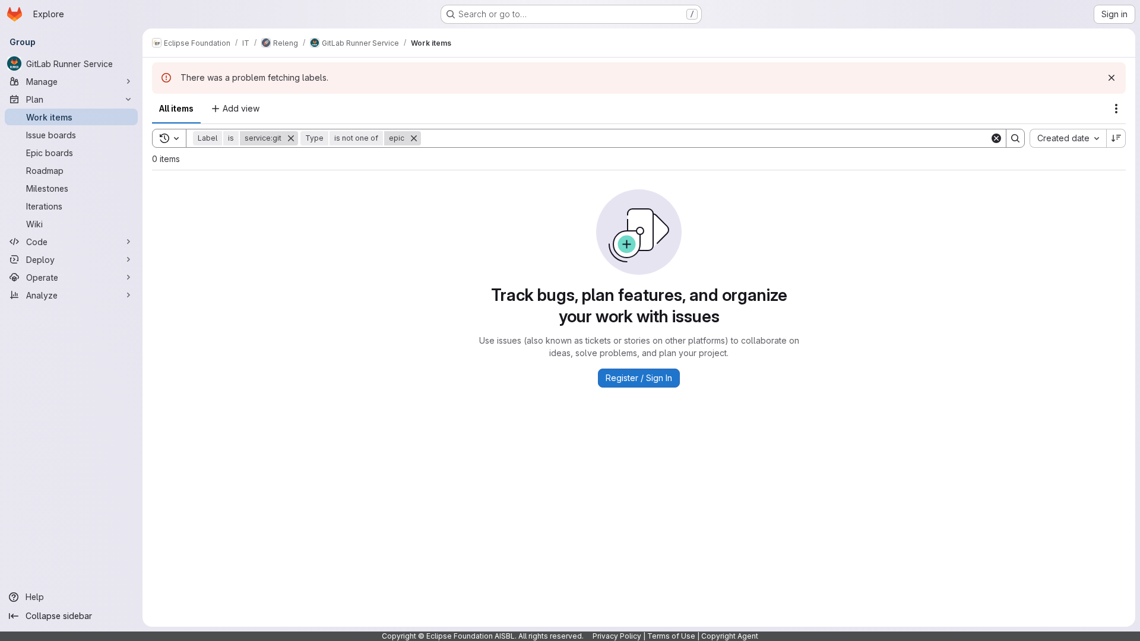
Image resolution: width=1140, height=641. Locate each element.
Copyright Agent (729, 636)
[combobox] (1068, 138)
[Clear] (996, 138)
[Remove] (291, 138)
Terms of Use (671, 636)
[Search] (1015, 138)
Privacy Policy (617, 636)
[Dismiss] (1111, 78)
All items (176, 108)
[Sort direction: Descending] (1116, 138)
